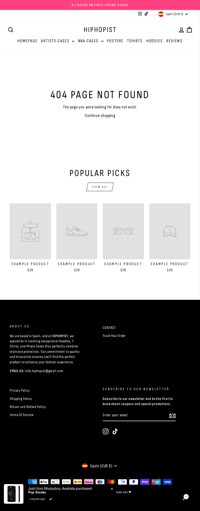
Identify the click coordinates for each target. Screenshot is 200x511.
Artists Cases (55, 40)
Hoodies (154, 40)
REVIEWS (174, 40)
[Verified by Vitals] (51, 499)
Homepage (27, 40)
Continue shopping (100, 115)
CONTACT (109, 327)
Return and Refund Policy (28, 407)
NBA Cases (89, 40)
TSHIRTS (135, 40)
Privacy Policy (20, 390)
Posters (115, 40)
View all (100, 187)
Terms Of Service (22, 415)
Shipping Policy (21, 398)
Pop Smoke (37, 492)
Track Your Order (114, 336)
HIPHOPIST (100, 29)
